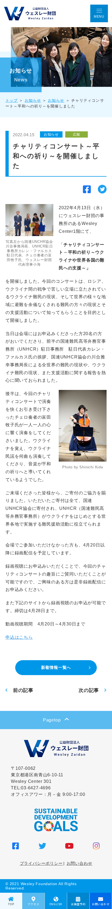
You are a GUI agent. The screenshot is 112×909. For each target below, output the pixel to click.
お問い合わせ (79, 863)
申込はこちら (19, 637)
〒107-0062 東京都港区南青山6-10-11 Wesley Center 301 (37, 775)
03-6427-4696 (36, 788)
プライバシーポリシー (41, 863)
